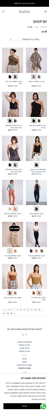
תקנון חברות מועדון (24, 365)
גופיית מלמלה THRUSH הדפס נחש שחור (13, 127)
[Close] (46, 376)
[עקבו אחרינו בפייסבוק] (26, 335)
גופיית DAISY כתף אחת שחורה (37, 127)
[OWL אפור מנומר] (39, 76)
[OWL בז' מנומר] (33, 76)
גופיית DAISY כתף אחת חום (13, 83)
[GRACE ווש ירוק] (41, 251)
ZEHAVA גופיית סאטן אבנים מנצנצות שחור (38, 171)
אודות (24, 358)
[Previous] (3, 310)
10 (21, 310)
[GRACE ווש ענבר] (10, 209)
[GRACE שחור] (36, 209)
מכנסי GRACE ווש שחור (36, 256)
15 (39, 310)
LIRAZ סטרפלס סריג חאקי (38, 299)
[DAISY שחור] (10, 76)
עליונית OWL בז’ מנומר (36, 82)
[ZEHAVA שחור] (36, 165)
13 (32, 310)
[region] (24, 393)
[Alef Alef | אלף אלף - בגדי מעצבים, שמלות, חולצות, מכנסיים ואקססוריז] (24, 12)
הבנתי (24, 406)
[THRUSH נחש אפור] (15, 120)
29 (11, 313)
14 (35, 310)
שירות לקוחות (24, 351)
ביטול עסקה (24, 348)
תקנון (24, 362)
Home (37, 27)
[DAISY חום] (15, 76)
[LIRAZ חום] (33, 293)
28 (8, 313)
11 (24, 310)
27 (4, 313)
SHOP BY (44, 27)
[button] (45, 11)
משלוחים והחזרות (24, 342)
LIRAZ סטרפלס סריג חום (12, 298)
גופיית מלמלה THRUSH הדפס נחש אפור (13, 171)
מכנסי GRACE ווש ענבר (12, 256)
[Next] (14, 313)
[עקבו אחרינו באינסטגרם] (23, 335)
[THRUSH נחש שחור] (10, 120)
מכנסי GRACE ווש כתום (12, 214)
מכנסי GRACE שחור (36, 214)
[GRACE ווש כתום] (15, 209)
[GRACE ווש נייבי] (31, 251)
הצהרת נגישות (24, 345)
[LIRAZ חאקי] (39, 293)
